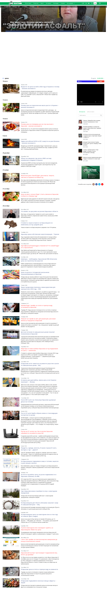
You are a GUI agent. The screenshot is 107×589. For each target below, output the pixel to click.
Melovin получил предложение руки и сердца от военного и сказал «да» (92, 158)
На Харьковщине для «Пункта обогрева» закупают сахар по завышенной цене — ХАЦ (39, 503)
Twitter (99, 184)
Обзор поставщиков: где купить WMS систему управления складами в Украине (36, 159)
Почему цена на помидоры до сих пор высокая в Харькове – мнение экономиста (37, 125)
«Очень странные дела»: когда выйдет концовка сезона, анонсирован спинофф (90, 151)
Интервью (48, 3)
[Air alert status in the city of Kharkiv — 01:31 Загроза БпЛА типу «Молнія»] (37, 6)
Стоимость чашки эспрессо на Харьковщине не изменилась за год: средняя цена (37, 224)
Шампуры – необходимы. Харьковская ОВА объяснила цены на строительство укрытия (39, 260)
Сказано (63, 3)
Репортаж (35, 3)
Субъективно (90, 111)
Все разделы (70, 3)
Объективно (28, 3)
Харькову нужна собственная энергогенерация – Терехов (40, 234)
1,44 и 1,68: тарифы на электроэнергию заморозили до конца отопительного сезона (39, 540)
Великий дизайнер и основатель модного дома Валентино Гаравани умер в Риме (92, 128)
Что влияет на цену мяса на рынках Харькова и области (39, 211)
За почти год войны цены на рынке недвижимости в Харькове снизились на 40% (38, 475)
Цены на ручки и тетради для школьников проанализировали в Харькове (35, 273)
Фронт (42, 3)
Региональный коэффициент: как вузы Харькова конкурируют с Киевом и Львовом (33, 23)
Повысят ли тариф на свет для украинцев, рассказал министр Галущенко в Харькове (38, 319)
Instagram (93, 184)
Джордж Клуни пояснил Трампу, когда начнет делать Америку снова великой (92, 143)
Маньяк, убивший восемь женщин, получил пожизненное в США (91, 121)
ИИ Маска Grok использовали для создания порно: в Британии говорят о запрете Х (92, 136)
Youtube (102, 184)
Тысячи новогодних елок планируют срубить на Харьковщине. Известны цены (37, 528)
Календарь (56, 3)
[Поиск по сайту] (92, 3)
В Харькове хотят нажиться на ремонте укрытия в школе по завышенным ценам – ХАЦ (40, 364)
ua (86, 3)
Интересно (82, 111)
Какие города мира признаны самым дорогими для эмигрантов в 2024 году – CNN (38, 288)
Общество (13, 28)
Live (83, 3)
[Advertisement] (53, 42)
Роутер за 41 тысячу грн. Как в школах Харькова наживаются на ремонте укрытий (37, 432)
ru (89, 3)
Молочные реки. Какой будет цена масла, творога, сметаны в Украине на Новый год (37, 176)
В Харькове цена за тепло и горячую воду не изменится (39, 569)
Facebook (96, 184)
